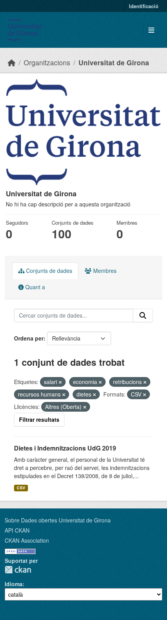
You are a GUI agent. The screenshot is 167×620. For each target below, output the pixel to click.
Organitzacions (47, 62)
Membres (104, 270)
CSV (21, 488)
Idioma (14, 584)
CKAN (18, 570)
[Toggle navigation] (151, 30)
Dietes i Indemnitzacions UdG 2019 (65, 448)
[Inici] (12, 62)
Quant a (34, 287)
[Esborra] (60, 382)
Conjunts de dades (48, 270)
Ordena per (28, 338)
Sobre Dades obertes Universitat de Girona (58, 520)
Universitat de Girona (113, 62)
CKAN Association (27, 540)
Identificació (143, 6)
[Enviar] (143, 316)
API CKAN (17, 530)
